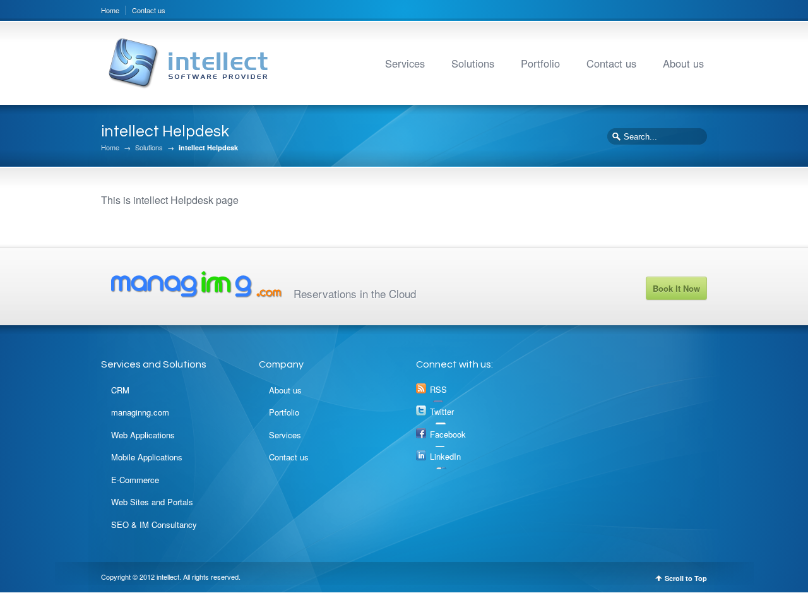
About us (683, 63)
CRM (120, 390)
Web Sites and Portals (152, 502)
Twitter (442, 411)
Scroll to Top (686, 578)
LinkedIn (445, 456)
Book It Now (676, 288)
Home (110, 10)
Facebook (448, 434)
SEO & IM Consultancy (154, 524)
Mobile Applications (146, 457)
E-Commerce (135, 480)
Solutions (472, 63)
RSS (438, 389)
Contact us (148, 10)
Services (405, 63)
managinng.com (140, 412)
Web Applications (143, 435)
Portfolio (540, 63)
